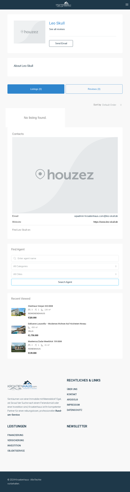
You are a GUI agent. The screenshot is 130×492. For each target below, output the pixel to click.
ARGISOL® (72, 399)
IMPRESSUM (73, 405)
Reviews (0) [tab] (94, 89)
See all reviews (57, 29)
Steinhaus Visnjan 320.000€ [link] (40, 306)
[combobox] (112, 105)
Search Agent (65, 282)
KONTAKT (72, 394)
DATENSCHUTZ (74, 410)
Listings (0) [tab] (36, 89)
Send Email (61, 43)
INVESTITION (14, 445)
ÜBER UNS (72, 389)
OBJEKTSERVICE (16, 451)
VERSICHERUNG (15, 440)
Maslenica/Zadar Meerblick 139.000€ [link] (45, 341)
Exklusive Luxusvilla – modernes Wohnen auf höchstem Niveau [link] (57, 324)
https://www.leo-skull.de (105, 221)
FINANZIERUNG (15, 435)
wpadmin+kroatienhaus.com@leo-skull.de (96, 216)
